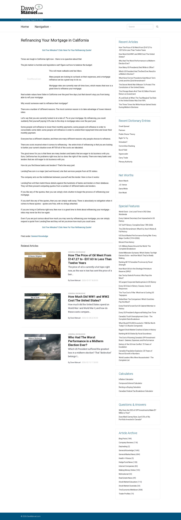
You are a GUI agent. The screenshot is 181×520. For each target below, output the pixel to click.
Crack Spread (124, 126)
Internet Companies (126, 466)
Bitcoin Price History (126, 242)
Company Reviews (126, 443)
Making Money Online (127, 470)
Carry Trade (123, 158)
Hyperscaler (123, 154)
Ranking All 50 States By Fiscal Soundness (135, 334)
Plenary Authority (125, 162)
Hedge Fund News (126, 462)
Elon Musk (123, 193)
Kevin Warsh (123, 181)
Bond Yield (123, 150)
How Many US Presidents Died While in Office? (136, 67)
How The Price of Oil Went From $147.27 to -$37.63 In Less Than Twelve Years (90, 259)
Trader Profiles (124, 494)
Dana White (123, 189)
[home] (32, 9)
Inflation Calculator (126, 379)
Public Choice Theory (127, 134)
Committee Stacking (127, 146)
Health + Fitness (125, 458)
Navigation (42, 26)
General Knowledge (39, 236)
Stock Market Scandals (128, 486)
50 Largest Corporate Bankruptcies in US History (137, 282)
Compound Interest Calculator (130, 383)
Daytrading (123, 446)
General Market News (127, 454)
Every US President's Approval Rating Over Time (137, 313)
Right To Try (123, 138)
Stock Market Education (128, 482)
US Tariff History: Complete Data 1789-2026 (136, 225)
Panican (122, 130)
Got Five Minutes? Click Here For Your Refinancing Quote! (66, 50)
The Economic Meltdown (128, 490)
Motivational (123, 474)
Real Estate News (125, 478)
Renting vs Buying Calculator (130, 387)
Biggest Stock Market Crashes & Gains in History (137, 330)
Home (25, 26)
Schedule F (123, 142)
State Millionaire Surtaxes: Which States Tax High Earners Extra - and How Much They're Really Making (138, 255)
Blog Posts (123, 439)
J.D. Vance (123, 185)
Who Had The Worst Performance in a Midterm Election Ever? (85, 341)
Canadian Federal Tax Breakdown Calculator (136, 391)
